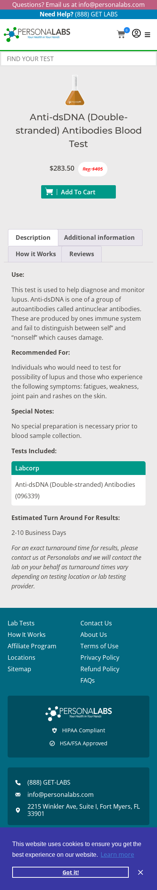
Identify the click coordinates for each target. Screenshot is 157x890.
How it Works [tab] (36, 254)
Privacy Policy (99, 657)
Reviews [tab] (81, 254)
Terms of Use (99, 646)
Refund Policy (99, 669)
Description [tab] (33, 237)
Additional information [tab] (99, 237)
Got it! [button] (70, 872)
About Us (93, 634)
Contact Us (96, 623)
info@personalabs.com (111, 4)
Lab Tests (21, 623)
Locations (21, 657)
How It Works (27, 634)
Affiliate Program (32, 646)
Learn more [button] (117, 854)
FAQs (87, 680)
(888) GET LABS (96, 14)
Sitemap (19, 669)
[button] (121, 35)
